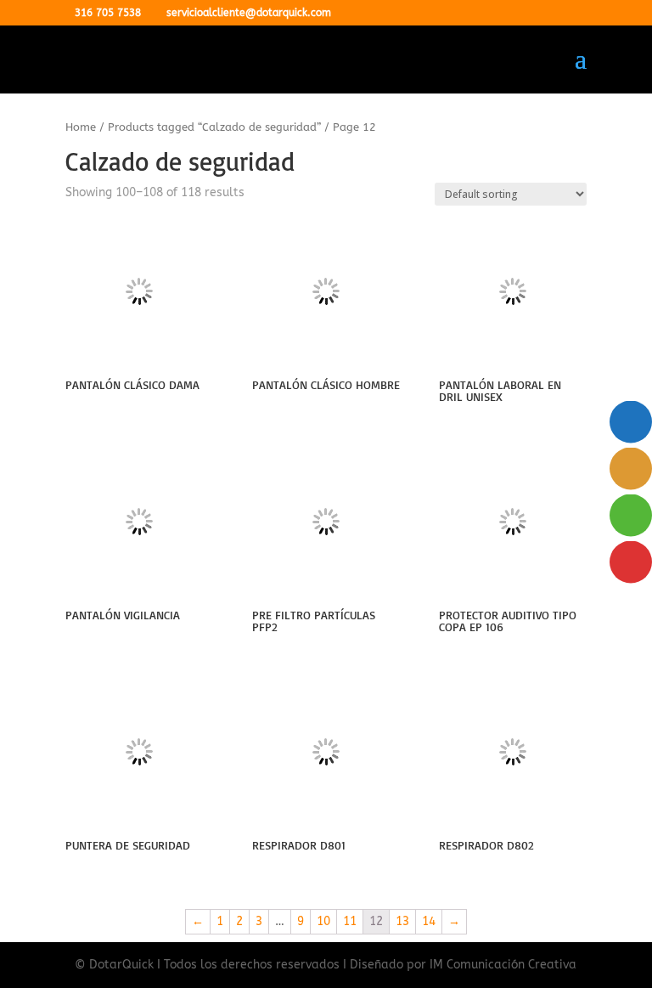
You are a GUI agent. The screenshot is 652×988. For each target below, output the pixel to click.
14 (429, 921)
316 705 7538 (108, 13)
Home (80, 127)
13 (402, 921)
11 (350, 921)
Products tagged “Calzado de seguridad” (214, 127)
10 (323, 921)
